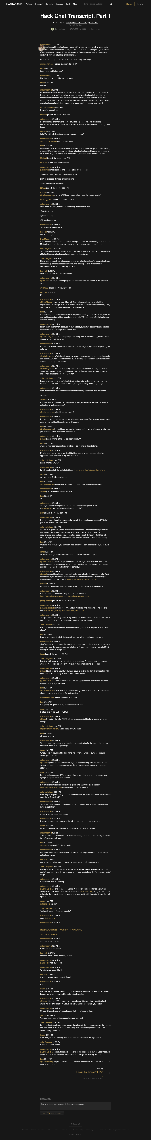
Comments (94, 29)
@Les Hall (44, 280)
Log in (140, 4)
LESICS (53, 934)
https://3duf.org (47, 508)
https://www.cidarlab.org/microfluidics (89, 470)
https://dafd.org (86, 891)
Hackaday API (91, 1130)
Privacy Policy (78, 1130)
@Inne (43, 438)
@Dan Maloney (46, 302)
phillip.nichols (46, 600)
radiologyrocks (46, 199)
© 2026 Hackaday (75, 1134)
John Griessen (46, 624)
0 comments (99, 1078)
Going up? (76, 1124)
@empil (43, 574)
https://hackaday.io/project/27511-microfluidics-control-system (65, 596)
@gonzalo (50, 607)
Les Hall (43, 231)
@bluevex (44, 169)
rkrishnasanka (46, 89)
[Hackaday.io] (14, 4)
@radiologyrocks (47, 356)
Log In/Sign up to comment (52, 1113)
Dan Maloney (60, 29)
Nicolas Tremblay (47, 107)
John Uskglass (46, 258)
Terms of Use (66, 1130)
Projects (28, 4)
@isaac (43, 762)
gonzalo (43, 583)
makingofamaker (47, 63)
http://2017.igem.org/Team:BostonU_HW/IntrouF (64, 610)
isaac (42, 654)
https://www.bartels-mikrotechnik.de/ (82, 579)
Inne (42, 145)
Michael (43, 158)
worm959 (44, 287)
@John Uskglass (47, 336)
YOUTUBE (44, 934)
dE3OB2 (43, 162)
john (42, 512)
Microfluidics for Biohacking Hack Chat (82, 22)
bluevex (43, 114)
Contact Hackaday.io (38, 1130)
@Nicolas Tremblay (48, 141)
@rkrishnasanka (47, 195)
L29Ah (43, 187)
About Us (25, 1130)
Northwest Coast (47, 697)
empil (42, 68)
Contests (49, 4)
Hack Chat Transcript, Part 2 (89, 1073)
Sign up (129, 4)
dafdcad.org (45, 903)
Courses (59, 4)
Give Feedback (53, 1130)
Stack (68, 4)
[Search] (111, 4)
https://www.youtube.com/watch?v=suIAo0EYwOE (61, 929)
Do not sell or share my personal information (114, 1130)
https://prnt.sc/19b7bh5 (49, 728)
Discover (39, 4)
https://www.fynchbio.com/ (51, 787)
